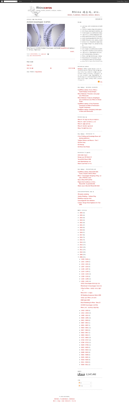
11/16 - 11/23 (85, 274)
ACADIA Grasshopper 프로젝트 (89, 305)
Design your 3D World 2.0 (85, 157)
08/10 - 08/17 (85, 332)
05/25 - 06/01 (85, 357)
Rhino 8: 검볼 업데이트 (84, 124)
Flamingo (64, 399)
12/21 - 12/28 (85, 261)
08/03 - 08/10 (85, 335)
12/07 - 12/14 (85, 266)
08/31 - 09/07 (85, 325)
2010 (81, 252)
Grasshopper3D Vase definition (86, 200)
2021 (81, 225)
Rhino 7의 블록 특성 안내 (85, 128)
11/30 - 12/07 (85, 269)
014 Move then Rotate (84, 147)
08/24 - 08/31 (85, 327)
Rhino (56, 399)
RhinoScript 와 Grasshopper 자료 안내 (91, 286)
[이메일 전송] (48, 54)
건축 (31, 55)
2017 (81, 235)
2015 (81, 240)
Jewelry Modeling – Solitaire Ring (87, 196)
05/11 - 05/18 (85, 362)
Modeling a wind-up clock (85, 198)
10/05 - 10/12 (85, 315)
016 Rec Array (81, 142)
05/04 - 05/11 (85, 364)
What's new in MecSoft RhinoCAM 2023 (89, 186)
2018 (81, 232)
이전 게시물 (71, 68)
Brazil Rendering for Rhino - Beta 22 (90, 302)
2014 (81, 242)
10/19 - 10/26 (85, 310)
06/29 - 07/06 (85, 345)
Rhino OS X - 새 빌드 (86, 292)
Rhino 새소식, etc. (86, 12)
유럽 (58, 401)
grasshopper (36, 55)
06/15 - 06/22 (85, 350)
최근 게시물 (30, 68)
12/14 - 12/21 (85, 264)
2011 (81, 249)
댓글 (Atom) (38, 71)
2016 (81, 237)
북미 (54, 401)
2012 (81, 247)
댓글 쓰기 (29, 65)
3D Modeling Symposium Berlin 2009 (91, 295)
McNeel (80, 69)
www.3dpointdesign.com (84, 161)
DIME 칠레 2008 (85, 300)
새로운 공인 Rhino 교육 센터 (88, 297)
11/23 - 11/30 (85, 271)
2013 (81, 244)
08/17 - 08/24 (85, 330)
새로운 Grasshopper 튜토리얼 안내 (90, 283)
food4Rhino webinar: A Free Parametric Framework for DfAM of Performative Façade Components (88, 105)
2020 (81, 227)
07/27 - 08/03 (85, 337)
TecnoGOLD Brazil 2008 (84, 159)
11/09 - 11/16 (85, 276)
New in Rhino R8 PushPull (85, 179)
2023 (81, 220)
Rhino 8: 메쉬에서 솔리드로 (85, 126)
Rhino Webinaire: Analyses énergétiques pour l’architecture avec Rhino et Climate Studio (89, 99)
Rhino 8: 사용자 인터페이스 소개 (87, 121)
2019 (81, 230)
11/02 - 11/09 (85, 279)
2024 (81, 217)
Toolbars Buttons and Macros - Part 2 (88, 140)
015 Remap (81, 144)
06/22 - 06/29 (85, 347)
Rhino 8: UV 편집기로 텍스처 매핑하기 (88, 119)
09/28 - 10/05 (85, 318)
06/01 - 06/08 (85, 354)
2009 (81, 254)
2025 (81, 215)
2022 (81, 222)
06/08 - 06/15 (85, 352)
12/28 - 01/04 (85, 259)
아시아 (74, 401)
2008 (81, 257)
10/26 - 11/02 (85, 281)
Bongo (72, 399)
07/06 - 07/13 (85, 342)
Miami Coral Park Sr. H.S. (85, 163)
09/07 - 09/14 (85, 323)
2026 (81, 212)
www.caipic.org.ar (82, 155)
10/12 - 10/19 (85, 313)
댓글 (81, 386)
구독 (100, 82)
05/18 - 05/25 (85, 359)
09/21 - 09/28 (85, 320)
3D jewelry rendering (83, 194)
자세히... (72, 51)
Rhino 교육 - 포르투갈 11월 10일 (90, 307)
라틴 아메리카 (66, 401)
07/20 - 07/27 (85, 340)
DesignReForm (64, 48)
